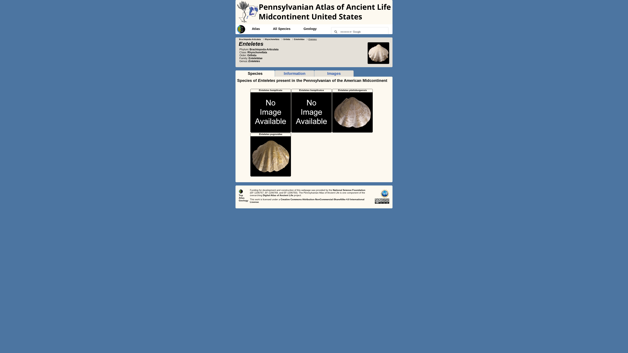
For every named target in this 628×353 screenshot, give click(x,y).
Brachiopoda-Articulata (250, 39)
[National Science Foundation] (384, 197)
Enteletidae (299, 39)
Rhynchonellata (272, 39)
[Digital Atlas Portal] (240, 29)
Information (294, 73)
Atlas (256, 29)
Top (241, 195)
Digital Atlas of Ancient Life (278, 195)
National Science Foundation (349, 190)
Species (255, 73)
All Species (281, 29)
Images (334, 73)
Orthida (286, 39)
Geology (310, 29)
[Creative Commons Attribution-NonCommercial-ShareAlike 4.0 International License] (382, 203)
